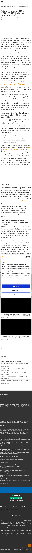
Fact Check (21, 549)
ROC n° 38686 (11, 533)
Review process (27, 549)
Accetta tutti (16, 286)
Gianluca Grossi (5, 17)
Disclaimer (24, 551)
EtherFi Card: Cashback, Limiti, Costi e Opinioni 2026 (13, 368)
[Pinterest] (14, 548)
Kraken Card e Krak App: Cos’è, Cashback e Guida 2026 (13, 372)
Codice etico (15, 549)
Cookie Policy (18, 551)
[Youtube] (17, 548)
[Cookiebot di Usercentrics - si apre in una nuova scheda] (23, 257)
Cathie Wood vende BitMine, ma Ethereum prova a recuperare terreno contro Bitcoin (13, 460)
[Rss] (9, 548)
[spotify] (20, 548)
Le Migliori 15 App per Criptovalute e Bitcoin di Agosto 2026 (14, 376)
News (22, 17)
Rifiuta (16, 295)
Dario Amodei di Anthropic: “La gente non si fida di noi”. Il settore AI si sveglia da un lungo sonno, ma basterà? (15, 314)
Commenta (5, 19)
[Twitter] (12, 548)
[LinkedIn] (15, 548)
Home (1, 6)
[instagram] (19, 548)
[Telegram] (22, 548)
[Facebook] (10, 548)
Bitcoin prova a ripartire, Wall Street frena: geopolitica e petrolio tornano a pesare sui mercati (14, 465)
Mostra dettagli (23, 281)
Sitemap (7, 551)
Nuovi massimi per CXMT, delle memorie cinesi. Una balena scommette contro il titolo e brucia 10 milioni (15, 337)
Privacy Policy (13, 277)
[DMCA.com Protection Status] (16, 541)
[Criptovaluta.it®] (16, 2)
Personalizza (15, 290)
